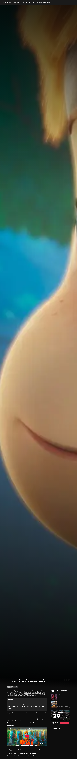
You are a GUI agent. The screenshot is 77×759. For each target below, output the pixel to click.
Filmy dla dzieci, (23, 684)
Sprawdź (64, 723)
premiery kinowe (18, 7)
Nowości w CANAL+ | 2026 (61, 694)
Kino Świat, (28, 684)
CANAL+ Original (24, 2)
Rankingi (29, 2)
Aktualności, (63, 699)
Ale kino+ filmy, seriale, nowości (62, 702)
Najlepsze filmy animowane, (34, 684)
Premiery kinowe (41, 684)
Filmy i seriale (16, 2)
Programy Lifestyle (46, 2)
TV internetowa (39, 2)
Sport (33, 2)
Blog (8, 7)
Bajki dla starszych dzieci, (16, 684)
